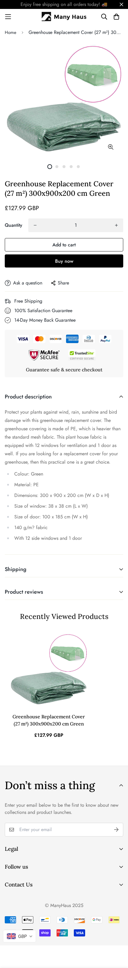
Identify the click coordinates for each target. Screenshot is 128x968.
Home (10, 32)
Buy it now (64, 261)
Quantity (13, 225)
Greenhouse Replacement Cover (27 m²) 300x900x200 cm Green (49, 720)
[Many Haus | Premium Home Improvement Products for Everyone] (64, 16)
